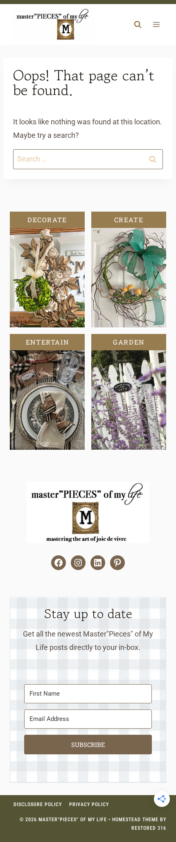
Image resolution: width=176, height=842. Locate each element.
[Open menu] (156, 24)
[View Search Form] (137, 24)
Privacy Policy (89, 804)
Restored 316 (148, 828)
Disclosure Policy (38, 804)
